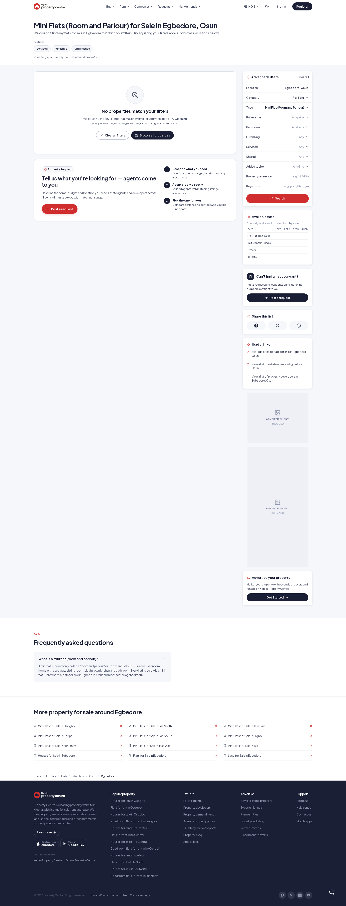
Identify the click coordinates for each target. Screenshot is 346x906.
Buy (108, 6)
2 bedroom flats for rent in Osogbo (134, 821)
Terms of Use (119, 895)
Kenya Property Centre (48, 860)
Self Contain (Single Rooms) (264, 242)
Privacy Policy (99, 895)
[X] (291, 895)
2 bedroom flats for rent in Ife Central (135, 848)
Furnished (61, 48)
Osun (92, 776)
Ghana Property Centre (80, 860)
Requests (164, 6)
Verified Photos (251, 828)
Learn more (44, 832)
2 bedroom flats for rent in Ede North (135, 875)
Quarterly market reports (199, 828)
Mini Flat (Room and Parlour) (263, 235)
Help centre (304, 807)
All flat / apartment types (52, 57)
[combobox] (287, 88)
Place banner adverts (254, 835)
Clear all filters (115, 135)
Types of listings (251, 807)
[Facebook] (282, 895)
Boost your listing (252, 821)
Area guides (191, 841)
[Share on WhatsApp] (298, 325)
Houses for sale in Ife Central (129, 841)
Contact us (304, 814)
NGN (251, 6)
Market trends (188, 6)
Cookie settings (140, 895)
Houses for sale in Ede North (129, 869)
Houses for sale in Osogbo (128, 814)
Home (37, 776)
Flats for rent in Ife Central (127, 835)
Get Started (275, 597)
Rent (123, 6)
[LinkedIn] (300, 895)
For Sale (51, 776)
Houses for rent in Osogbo (128, 800)
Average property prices (199, 821)
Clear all (304, 76)
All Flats (252, 257)
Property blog (192, 835)
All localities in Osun (87, 57)
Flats (64, 776)
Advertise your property (256, 800)
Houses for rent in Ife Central (129, 828)
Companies (142, 6)
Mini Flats (78, 776)
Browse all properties (155, 135)
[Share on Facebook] (256, 325)
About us (302, 800)
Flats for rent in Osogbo (126, 807)
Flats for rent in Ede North (127, 862)
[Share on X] (277, 325)
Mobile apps (304, 821)
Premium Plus (249, 814)
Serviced (42, 48)
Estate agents (192, 800)
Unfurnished (82, 48)
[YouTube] (308, 895)
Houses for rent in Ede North (129, 855)
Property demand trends (199, 814)
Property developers (197, 807)
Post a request (62, 209)
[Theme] (267, 6)
